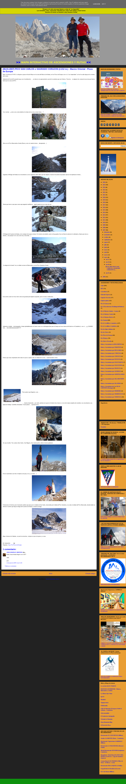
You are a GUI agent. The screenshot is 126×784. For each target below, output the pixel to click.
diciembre (107, 232)
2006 (104, 276)
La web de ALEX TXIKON (108, 686)
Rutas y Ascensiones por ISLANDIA (111, 383)
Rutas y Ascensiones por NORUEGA (111, 397)
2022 (104, 192)
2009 (104, 225)
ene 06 (108, 264)
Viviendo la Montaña (106, 719)
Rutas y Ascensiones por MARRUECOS (112, 394)
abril (105, 252)
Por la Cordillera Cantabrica (109, 323)
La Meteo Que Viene (106, 693)
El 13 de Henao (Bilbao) (107, 771)
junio (105, 247)
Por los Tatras (105, 332)
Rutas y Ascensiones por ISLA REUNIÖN (112, 379)
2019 (104, 200)
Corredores (104, 291)
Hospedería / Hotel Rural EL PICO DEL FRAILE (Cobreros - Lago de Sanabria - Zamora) (112, 756)
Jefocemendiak (105, 713)
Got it (104, 4)
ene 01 (108, 273)
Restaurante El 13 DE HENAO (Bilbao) (112, 735)
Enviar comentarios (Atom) (52, 579)
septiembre (107, 239)
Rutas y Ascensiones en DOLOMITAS (111, 344)
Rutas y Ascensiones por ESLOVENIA (111, 365)
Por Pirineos (104, 338)
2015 (104, 210)
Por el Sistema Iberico (107, 317)
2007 (104, 230)
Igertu (102, 696)
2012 (104, 217)
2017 (104, 205)
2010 (104, 222)
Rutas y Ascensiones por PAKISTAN (111, 347)
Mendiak (103, 699)
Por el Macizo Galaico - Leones (109, 311)
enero (106, 257)
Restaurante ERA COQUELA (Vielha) (111, 765)
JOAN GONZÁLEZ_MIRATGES (14, 552)
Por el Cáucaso (105, 303)
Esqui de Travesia (106, 297)
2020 (104, 197)
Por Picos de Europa (16, 545)
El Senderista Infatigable (108, 716)
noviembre (107, 234)
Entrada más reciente (9, 573)
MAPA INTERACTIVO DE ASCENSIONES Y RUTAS (54, 62)
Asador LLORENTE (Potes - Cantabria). (112, 738)
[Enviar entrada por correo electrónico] (14, 543)
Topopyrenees (105, 702)
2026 (104, 182)
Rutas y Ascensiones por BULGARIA (111, 350)
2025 (104, 184)
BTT (102, 288)
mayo (106, 249)
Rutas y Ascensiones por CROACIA (111, 356)
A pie (9, 545)
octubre (106, 237)
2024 (104, 187)
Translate (103, 427)
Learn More (96, 4)
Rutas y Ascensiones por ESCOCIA (111, 359)
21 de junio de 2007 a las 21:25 (14, 563)
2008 (104, 227)
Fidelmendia (104, 705)
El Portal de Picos (106, 725)
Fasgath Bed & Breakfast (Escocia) (110, 768)
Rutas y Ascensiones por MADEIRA (111, 391)
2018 (104, 202)
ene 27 (108, 259)
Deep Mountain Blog (106, 722)
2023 (104, 189)
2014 (104, 212)
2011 (104, 220)
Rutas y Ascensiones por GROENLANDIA (113, 374)
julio (105, 244)
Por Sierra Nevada (106, 341)
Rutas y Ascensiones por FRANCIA (111, 368)
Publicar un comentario (10, 566)
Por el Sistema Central (107, 314)
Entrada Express (105, 294)
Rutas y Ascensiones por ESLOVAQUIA (112, 362)
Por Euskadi (104, 320)
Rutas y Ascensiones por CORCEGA (111, 353)
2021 (104, 194)
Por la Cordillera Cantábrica (109, 326)
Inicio (50, 573)
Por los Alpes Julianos (107, 329)
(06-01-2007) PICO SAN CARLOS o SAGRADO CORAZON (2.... (113, 268)
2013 (104, 215)
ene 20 (108, 262)
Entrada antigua (90, 573)
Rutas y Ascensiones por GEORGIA (111, 371)
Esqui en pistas (105, 300)
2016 (104, 207)
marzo (106, 254)
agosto (106, 242)
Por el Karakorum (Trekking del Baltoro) (112, 306)
